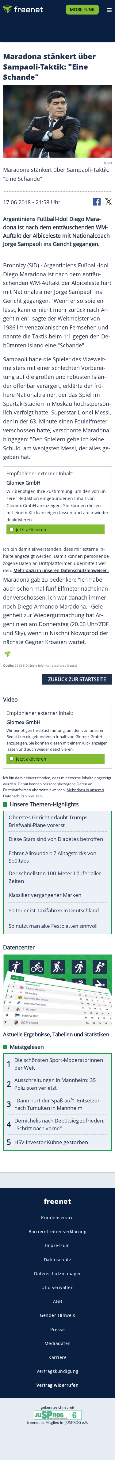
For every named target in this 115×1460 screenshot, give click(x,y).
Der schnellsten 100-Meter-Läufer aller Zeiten (55, 877)
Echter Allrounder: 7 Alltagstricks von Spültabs (52, 857)
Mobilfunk (82, 9)
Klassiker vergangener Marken (45, 894)
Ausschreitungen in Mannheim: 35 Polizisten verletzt (55, 1083)
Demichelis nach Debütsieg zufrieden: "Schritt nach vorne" (59, 1124)
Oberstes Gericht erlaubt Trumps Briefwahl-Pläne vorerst (48, 821)
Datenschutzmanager (57, 1273)
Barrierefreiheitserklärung (57, 1231)
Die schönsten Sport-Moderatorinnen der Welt (58, 1063)
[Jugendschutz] (58, 1414)
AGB (57, 1301)
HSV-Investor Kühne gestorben (51, 1142)
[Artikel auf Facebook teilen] (97, 201)
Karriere (57, 1357)
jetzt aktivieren (31, 530)
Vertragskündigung (57, 1371)
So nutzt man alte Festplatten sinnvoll (53, 925)
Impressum (57, 1246)
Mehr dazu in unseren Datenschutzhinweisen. (61, 570)
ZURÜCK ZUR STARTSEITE (77, 679)
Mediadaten (57, 1343)
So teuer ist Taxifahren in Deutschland (54, 910)
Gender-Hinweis (57, 1315)
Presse (57, 1329)
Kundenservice (57, 1217)
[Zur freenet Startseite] (23, 8)
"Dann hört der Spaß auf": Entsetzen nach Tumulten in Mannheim (57, 1104)
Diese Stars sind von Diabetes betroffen (56, 838)
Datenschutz (57, 1260)
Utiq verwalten (57, 1287)
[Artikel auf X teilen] (108, 201)
